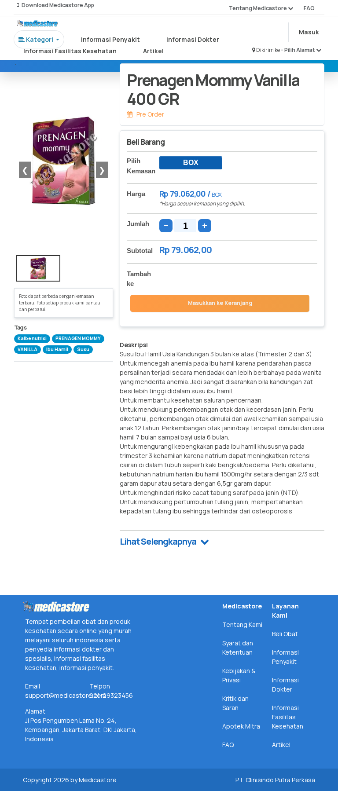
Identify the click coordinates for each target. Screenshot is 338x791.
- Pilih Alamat (298, 50)
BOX (190, 162)
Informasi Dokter (192, 39)
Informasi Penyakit (110, 39)
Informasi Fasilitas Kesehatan (70, 51)
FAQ (309, 8)
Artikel (153, 51)
